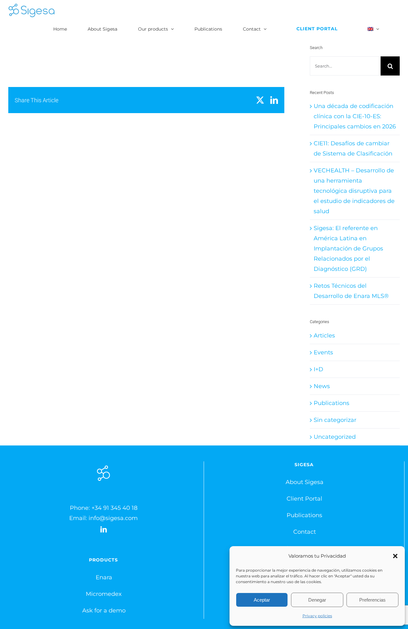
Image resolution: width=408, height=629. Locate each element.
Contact (304, 531)
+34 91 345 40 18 (114, 507)
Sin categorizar (335, 419)
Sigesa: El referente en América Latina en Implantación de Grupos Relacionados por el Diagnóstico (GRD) (348, 248)
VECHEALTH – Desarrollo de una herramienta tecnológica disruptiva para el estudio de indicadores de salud (354, 191)
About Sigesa (305, 482)
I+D (318, 369)
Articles (324, 335)
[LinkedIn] (103, 529)
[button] (395, 556)
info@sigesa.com (113, 518)
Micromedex (104, 593)
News (322, 386)
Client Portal (304, 498)
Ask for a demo (104, 610)
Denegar (317, 600)
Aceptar (262, 600)
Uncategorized (335, 436)
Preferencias (372, 600)
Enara (104, 577)
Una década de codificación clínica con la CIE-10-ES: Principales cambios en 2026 (355, 116)
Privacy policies (317, 615)
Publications (331, 403)
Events (323, 352)
